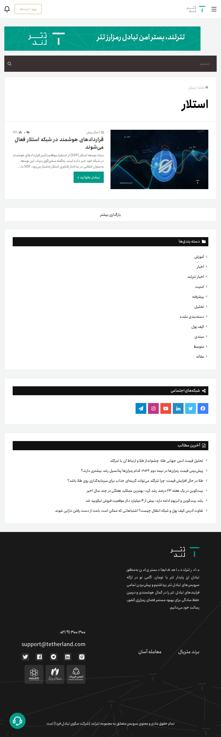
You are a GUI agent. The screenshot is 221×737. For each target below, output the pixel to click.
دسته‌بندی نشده (192, 317)
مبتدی (199, 337)
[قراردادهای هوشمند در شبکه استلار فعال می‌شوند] (159, 160)
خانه (201, 88)
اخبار (200, 267)
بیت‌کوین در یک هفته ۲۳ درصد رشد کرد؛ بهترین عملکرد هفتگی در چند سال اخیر (145, 491)
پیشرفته (198, 297)
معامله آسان (149, 652)
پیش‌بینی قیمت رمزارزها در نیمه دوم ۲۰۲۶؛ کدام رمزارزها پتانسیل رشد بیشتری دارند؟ (142, 471)
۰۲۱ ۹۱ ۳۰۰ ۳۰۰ (72, 632)
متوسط (199, 347)
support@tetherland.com (53, 644)
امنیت (199, 287)
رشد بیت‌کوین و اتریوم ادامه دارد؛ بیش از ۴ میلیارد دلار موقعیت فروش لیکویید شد (144, 501)
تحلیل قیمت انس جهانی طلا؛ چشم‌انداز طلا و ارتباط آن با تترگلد (157, 461)
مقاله (200, 357)
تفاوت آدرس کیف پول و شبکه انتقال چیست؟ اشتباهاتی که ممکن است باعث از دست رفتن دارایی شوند (129, 511)
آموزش (199, 257)
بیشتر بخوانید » (88, 177)
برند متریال (188, 652)
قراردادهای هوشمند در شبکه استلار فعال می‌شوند (59, 143)
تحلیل (199, 307)
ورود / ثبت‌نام (28, 9)
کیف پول (197, 327)
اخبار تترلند (195, 277)
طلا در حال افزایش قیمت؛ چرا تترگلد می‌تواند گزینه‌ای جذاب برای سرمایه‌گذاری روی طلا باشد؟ (135, 481)
